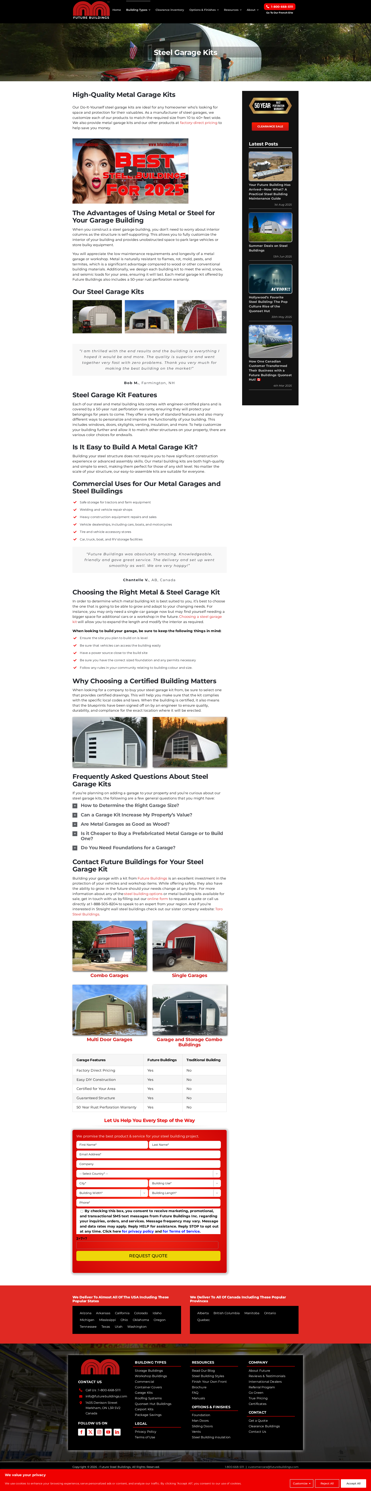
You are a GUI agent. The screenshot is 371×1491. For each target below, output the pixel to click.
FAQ (195, 1392)
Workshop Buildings (151, 1376)
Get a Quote (258, 1420)
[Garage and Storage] (190, 986)
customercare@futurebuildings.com (273, 1467)
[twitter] (90, 1432)
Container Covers (148, 1387)
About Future (259, 1370)
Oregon (160, 1320)
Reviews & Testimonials (267, 1376)
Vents (196, 1431)
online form (157, 899)
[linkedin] (117, 1432)
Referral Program (262, 1387)
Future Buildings (152, 878)
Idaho (157, 1313)
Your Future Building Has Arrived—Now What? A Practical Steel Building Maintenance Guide (270, 191)
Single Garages (189, 975)
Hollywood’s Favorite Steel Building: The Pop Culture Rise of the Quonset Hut (268, 304)
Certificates (257, 1404)
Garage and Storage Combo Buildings (189, 1042)
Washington (137, 1326)
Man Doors (200, 1420)
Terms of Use (145, 1437)
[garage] (97, 302)
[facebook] (81, 1432)
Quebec (203, 1320)
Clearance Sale (270, 126)
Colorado (141, 1313)
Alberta (203, 1313)
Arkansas (103, 1313)
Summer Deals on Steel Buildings (268, 248)
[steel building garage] (201, 302)
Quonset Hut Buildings (153, 1404)
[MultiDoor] (109, 986)
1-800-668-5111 (109, 1390)
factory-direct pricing (198, 123)
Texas (105, 1326)
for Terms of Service (181, 1231)
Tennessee (88, 1326)
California (122, 1313)
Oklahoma (141, 1320)
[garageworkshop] (149, 302)
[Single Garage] (190, 922)
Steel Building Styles (208, 1376)
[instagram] (99, 1432)
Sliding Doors (202, 1426)
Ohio (124, 1320)
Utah (119, 1326)
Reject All (327, 1483)
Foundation (201, 1415)
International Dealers (265, 1381)
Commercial (144, 1381)
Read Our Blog (203, 1370)
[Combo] (109, 922)
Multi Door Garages (109, 1039)
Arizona (85, 1313)
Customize (300, 1483)
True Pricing (258, 1398)
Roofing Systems (148, 1398)
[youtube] (108, 1432)
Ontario (270, 1313)
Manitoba (251, 1313)
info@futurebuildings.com (106, 1396)
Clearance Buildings (264, 1426)
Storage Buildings (149, 1370)
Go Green (256, 1392)
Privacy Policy (145, 1431)
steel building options (143, 894)
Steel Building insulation (211, 1437)
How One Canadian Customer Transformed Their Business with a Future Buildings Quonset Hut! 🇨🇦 (270, 371)
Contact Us (257, 1431)
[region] (185, 1480)
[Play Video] (130, 170)
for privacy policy (138, 1231)
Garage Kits (144, 1392)
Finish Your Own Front (209, 1381)
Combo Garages (109, 975)
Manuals (198, 1398)
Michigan (87, 1320)
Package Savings (148, 1415)
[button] (74, 317)
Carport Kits (144, 1409)
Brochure (199, 1387)
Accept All (353, 1483)
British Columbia (227, 1313)
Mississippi (107, 1320)
